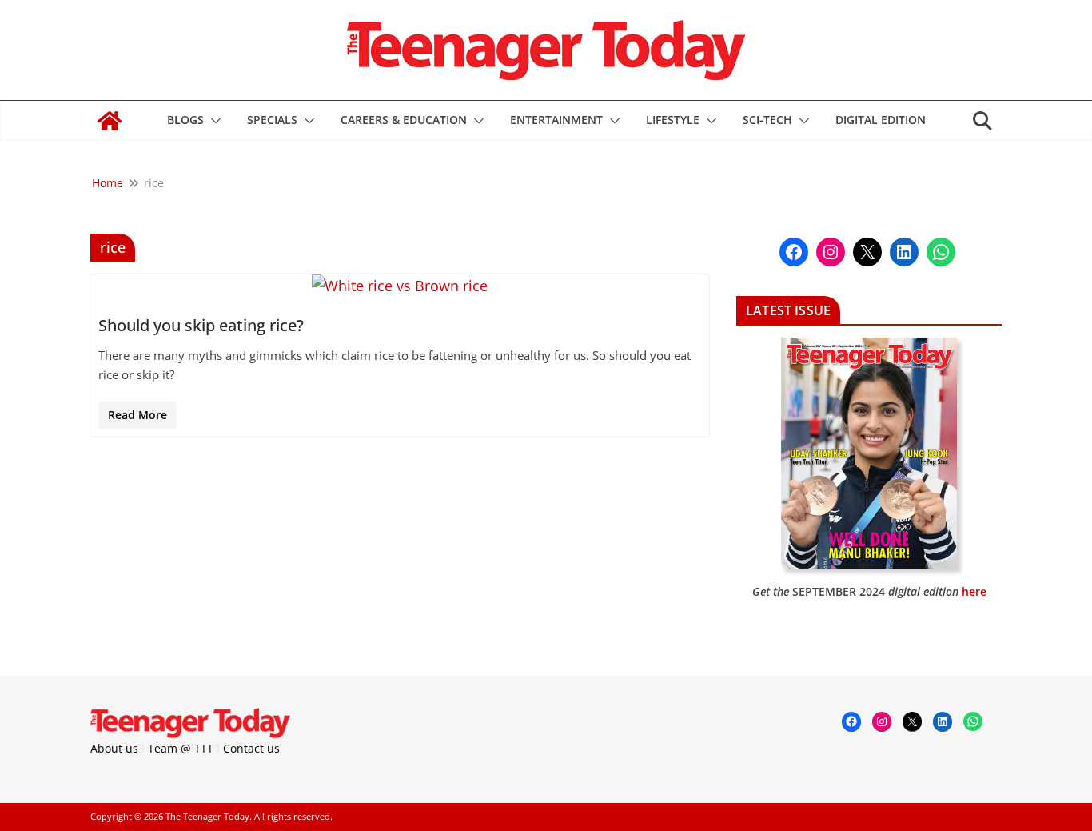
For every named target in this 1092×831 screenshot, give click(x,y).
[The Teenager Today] (109, 121)
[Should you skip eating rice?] (399, 286)
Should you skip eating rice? (201, 325)
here (974, 591)
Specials (272, 119)
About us (114, 748)
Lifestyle (672, 119)
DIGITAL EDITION (880, 119)
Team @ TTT (180, 748)
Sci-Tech (767, 119)
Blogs (185, 119)
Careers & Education (404, 119)
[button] (212, 121)
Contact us (251, 748)
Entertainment (556, 119)
